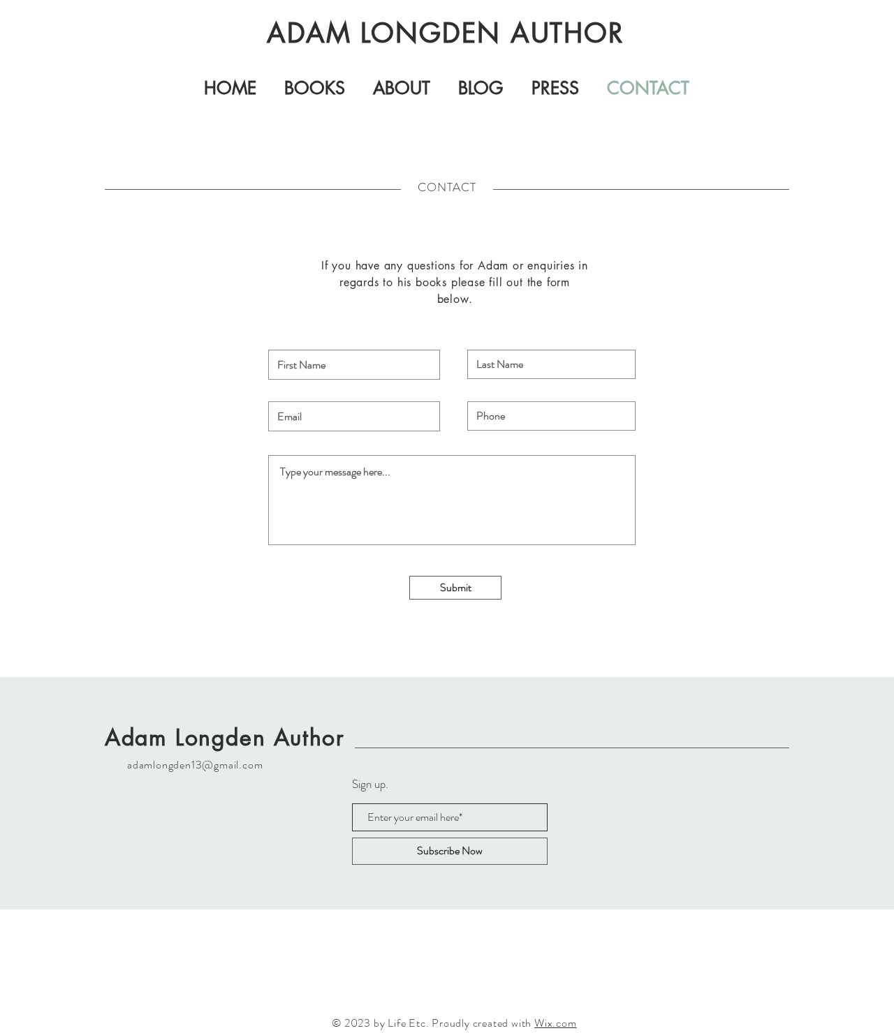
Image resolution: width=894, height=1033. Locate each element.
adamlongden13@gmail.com (195, 765)
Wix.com (555, 1023)
